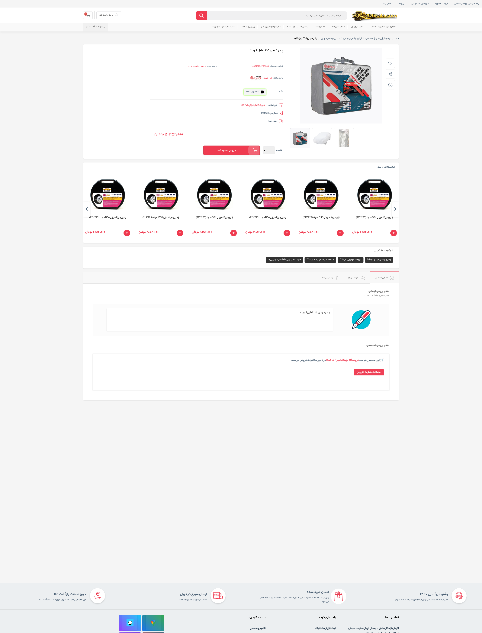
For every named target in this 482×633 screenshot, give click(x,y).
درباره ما (401, 4)
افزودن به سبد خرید (226, 150)
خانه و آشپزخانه (338, 27)
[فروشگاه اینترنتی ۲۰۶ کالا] (375, 16)
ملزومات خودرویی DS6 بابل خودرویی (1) (284, 260)
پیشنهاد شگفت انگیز (95, 27)
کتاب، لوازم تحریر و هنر (271, 27)
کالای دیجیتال (357, 27)
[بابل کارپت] (256, 78)
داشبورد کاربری (258, 628)
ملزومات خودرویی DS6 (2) (351, 260)
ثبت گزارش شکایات (325, 628)
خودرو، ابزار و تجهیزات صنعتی (383, 27)
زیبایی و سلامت (248, 27)
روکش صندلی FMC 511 (297, 27)
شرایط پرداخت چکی (420, 4)
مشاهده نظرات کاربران (369, 372)
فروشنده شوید (441, 4)
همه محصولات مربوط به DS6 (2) (320, 260)
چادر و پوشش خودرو (197, 66)
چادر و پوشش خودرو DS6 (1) (379, 260)
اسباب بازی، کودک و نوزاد (223, 27)
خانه (397, 38)
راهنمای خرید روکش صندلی (466, 4)
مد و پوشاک (320, 27)
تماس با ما (387, 4)
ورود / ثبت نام (106, 15)
